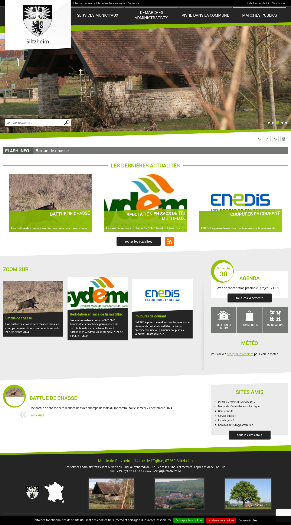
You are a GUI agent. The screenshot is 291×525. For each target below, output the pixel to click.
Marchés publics (259, 15)
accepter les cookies (240, 354)
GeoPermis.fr (225, 411)
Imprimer (283, 139)
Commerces (250, 325)
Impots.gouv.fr (226, 420)
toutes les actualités (138, 241)
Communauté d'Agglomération (235, 425)
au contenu (86, 3)
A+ (276, 139)
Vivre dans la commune (205, 15)
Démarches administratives (151, 15)
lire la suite (37, 415)
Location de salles (224, 326)
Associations (275, 325)
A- (259, 139)
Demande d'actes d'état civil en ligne (238, 406)
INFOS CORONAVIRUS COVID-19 (236, 401)
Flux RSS (169, 241)
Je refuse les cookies (220, 520)
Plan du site (278, 3)
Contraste (133, 3)
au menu (120, 3)
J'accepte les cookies (189, 520)
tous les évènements (249, 298)
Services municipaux (97, 15)
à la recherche (104, 3)
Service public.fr (227, 415)
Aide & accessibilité (258, 3)
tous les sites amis (249, 435)
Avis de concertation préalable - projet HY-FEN (248, 288)
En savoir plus (248, 520)
